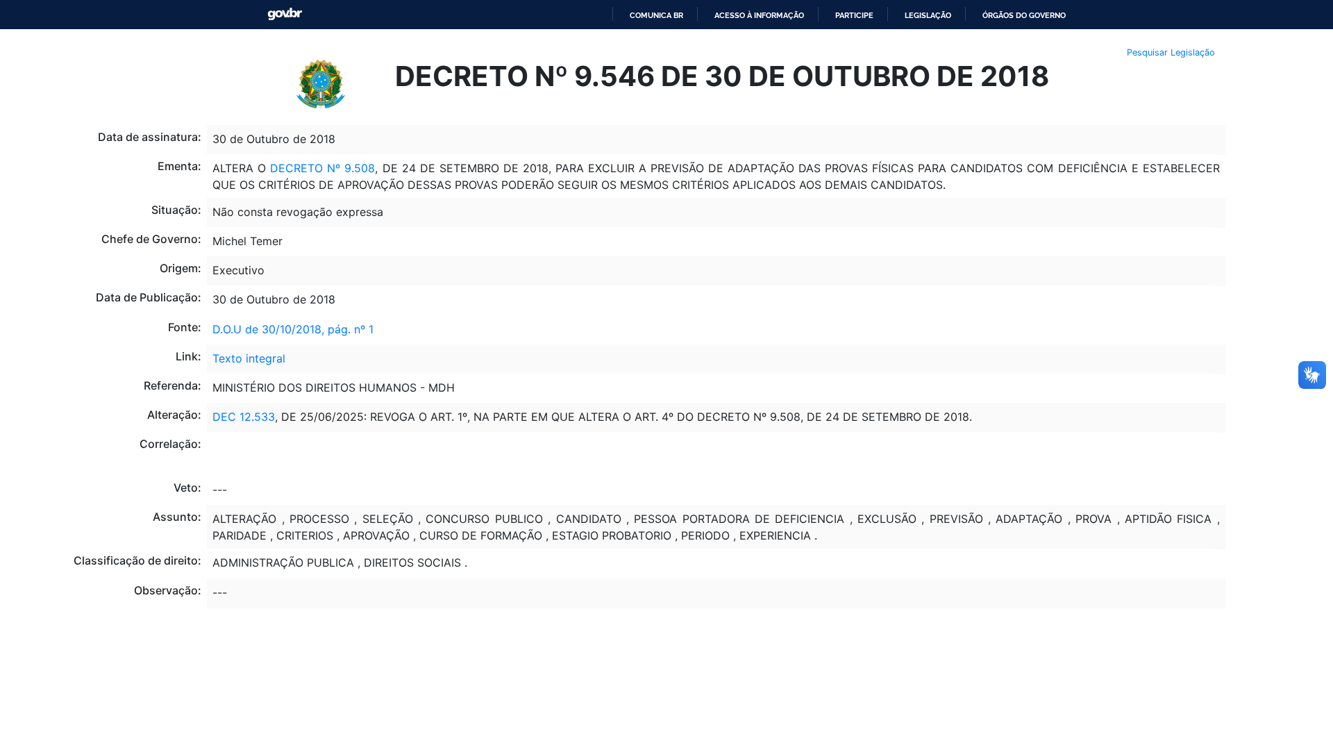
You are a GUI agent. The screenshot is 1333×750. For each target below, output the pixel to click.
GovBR (284, 14)
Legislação (928, 15)
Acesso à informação (759, 15)
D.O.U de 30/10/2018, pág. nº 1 (293, 329)
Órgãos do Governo (1024, 15)
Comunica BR (656, 15)
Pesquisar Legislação (1171, 52)
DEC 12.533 (243, 417)
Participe (854, 15)
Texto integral (248, 358)
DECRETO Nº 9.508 (322, 168)
